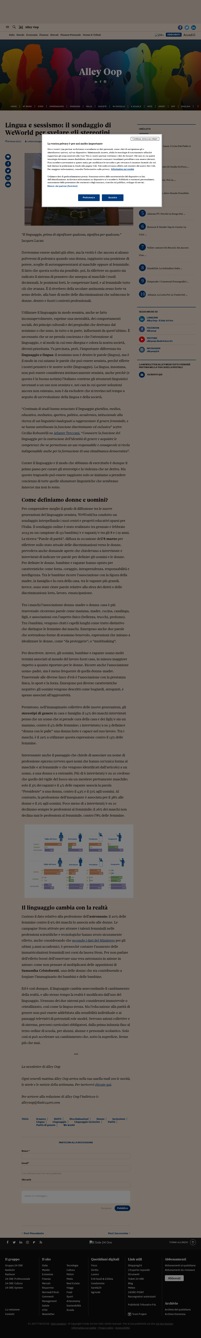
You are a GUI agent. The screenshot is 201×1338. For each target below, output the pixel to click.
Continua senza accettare (145, 139)
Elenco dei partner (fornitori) (63, 186)
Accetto (112, 197)
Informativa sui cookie (122, 169)
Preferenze (89, 197)
